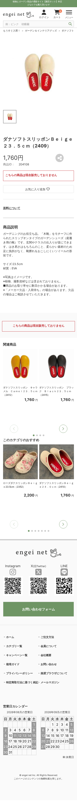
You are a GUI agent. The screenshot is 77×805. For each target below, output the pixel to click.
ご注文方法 (47, 637)
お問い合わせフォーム (38, 609)
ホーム (10, 637)
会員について (49, 646)
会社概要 (46, 655)
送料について (11, 208)
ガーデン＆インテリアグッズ (41, 30)
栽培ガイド (13, 664)
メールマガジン (50, 682)
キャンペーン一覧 (17, 655)
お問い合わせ (49, 664)
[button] (63, 429)
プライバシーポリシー (19, 673)
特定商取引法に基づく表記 (22, 682)
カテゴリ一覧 (14, 646)
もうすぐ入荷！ (11, 30)
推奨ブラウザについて (54, 673)
